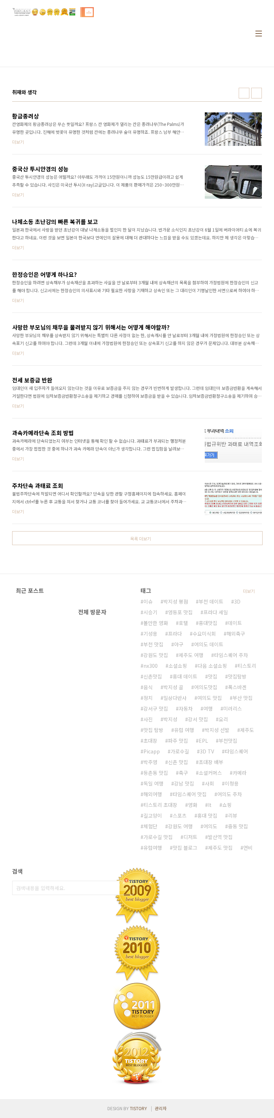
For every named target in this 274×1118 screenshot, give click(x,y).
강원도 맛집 (155, 655)
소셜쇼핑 (177, 665)
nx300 (150, 665)
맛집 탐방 (153, 729)
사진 (148, 719)
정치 (148, 697)
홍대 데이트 (185, 676)
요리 (223, 719)
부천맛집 (228, 740)
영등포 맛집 (180, 612)
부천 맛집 (153, 644)
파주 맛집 (178, 740)
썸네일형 (244, 93)
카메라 (240, 772)
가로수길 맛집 (158, 836)
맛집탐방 (237, 676)
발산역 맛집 (220, 836)
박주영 (150, 762)
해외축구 (236, 633)
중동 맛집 (238, 826)
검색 (126, 888)
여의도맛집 (205, 687)
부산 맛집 (243, 697)
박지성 (170, 719)
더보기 (249, 591)
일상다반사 (175, 697)
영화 (192, 804)
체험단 (150, 826)
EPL (203, 740)
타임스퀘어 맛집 (190, 794)
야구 (178, 644)
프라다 (175, 633)
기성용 (150, 633)
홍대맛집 (208, 622)
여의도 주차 (229, 794)
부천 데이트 (211, 601)
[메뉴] (258, 33)
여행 (208, 708)
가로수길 (180, 751)
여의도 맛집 (209, 697)
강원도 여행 (180, 826)
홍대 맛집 (207, 815)
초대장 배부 (211, 762)
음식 (148, 687)
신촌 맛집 (178, 762)
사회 (209, 783)
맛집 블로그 (185, 847)
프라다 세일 (215, 612)
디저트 (190, 836)
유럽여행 (152, 847)
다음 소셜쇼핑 (212, 665)
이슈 (148, 601)
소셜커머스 (210, 772)
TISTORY (138, 1108)
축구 (183, 772)
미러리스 (232, 708)
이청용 (232, 783)
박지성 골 (173, 687)
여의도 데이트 (208, 644)
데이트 (235, 622)
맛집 (212, 676)
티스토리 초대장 (160, 804)
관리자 (161, 1108)
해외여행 (152, 794)
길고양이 (152, 815)
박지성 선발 (217, 729)
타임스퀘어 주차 (231, 655)
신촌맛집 (152, 676)
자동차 (186, 708)
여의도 (210, 826)
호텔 (183, 622)
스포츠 (180, 815)
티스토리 (247, 665)
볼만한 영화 (155, 622)
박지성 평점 (175, 601)
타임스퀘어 (236, 751)
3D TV (207, 751)
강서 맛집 (198, 719)
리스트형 (256, 93)
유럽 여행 (184, 729)
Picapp (151, 751)
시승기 (150, 612)
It (210, 804)
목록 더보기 (140, 538)
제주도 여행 (191, 655)
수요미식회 (204, 633)
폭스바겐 (237, 687)
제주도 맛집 (220, 847)
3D (237, 601)
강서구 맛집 (155, 708)
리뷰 (232, 815)
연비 (248, 847)
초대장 (150, 740)
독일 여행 (153, 783)
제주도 (247, 729)
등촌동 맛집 (155, 772)
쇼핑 (227, 804)
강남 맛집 (184, 783)
